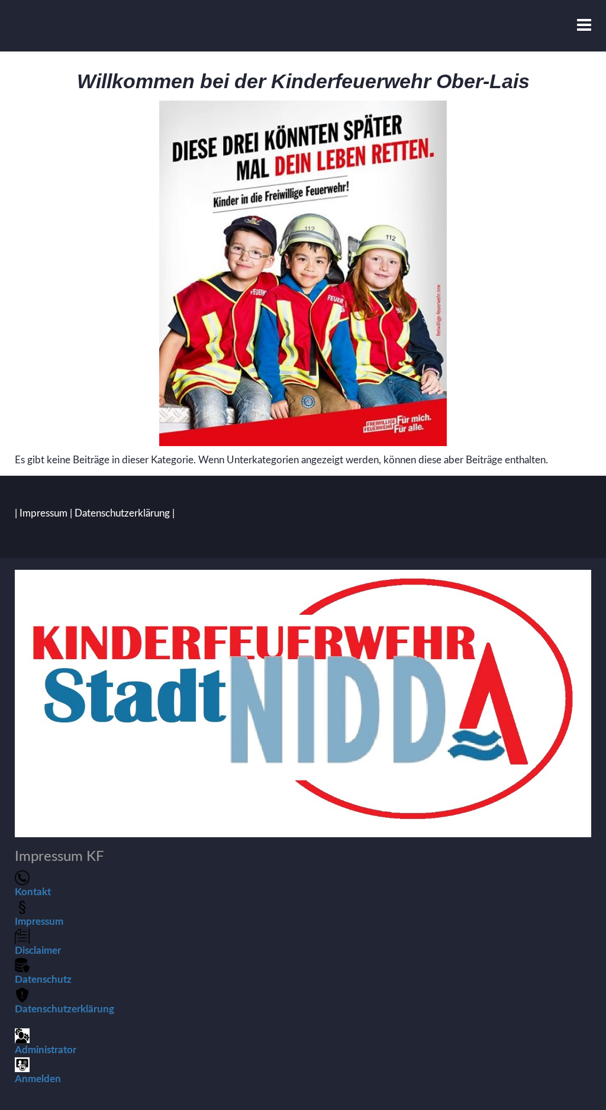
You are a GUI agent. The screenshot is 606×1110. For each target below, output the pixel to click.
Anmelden (38, 1079)
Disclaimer (38, 951)
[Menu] (584, 25)
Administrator (45, 1050)
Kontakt (33, 892)
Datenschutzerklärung (122, 513)
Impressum (43, 513)
